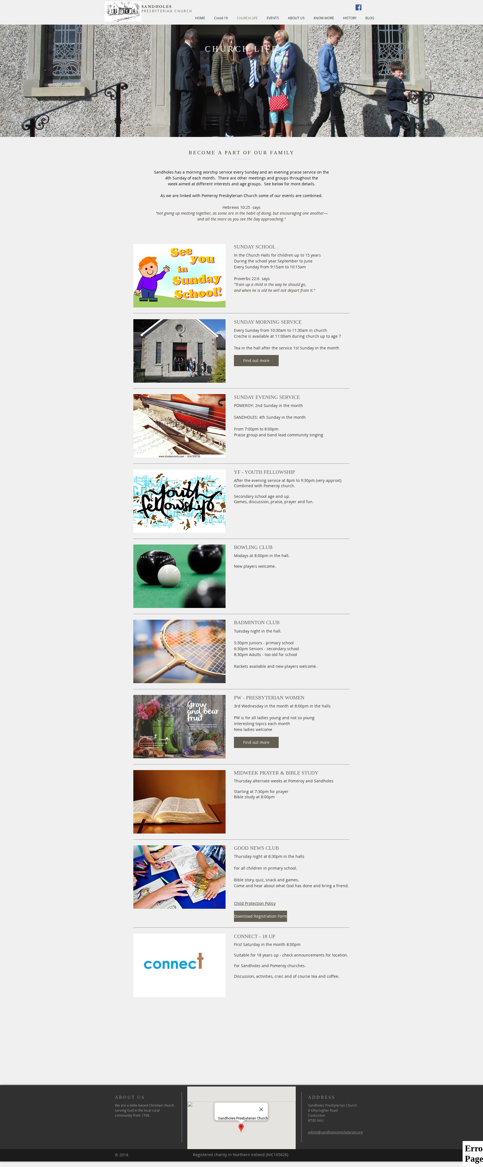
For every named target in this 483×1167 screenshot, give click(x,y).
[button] (256, 360)
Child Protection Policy (255, 903)
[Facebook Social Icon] (358, 7)
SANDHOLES (156, 6)
